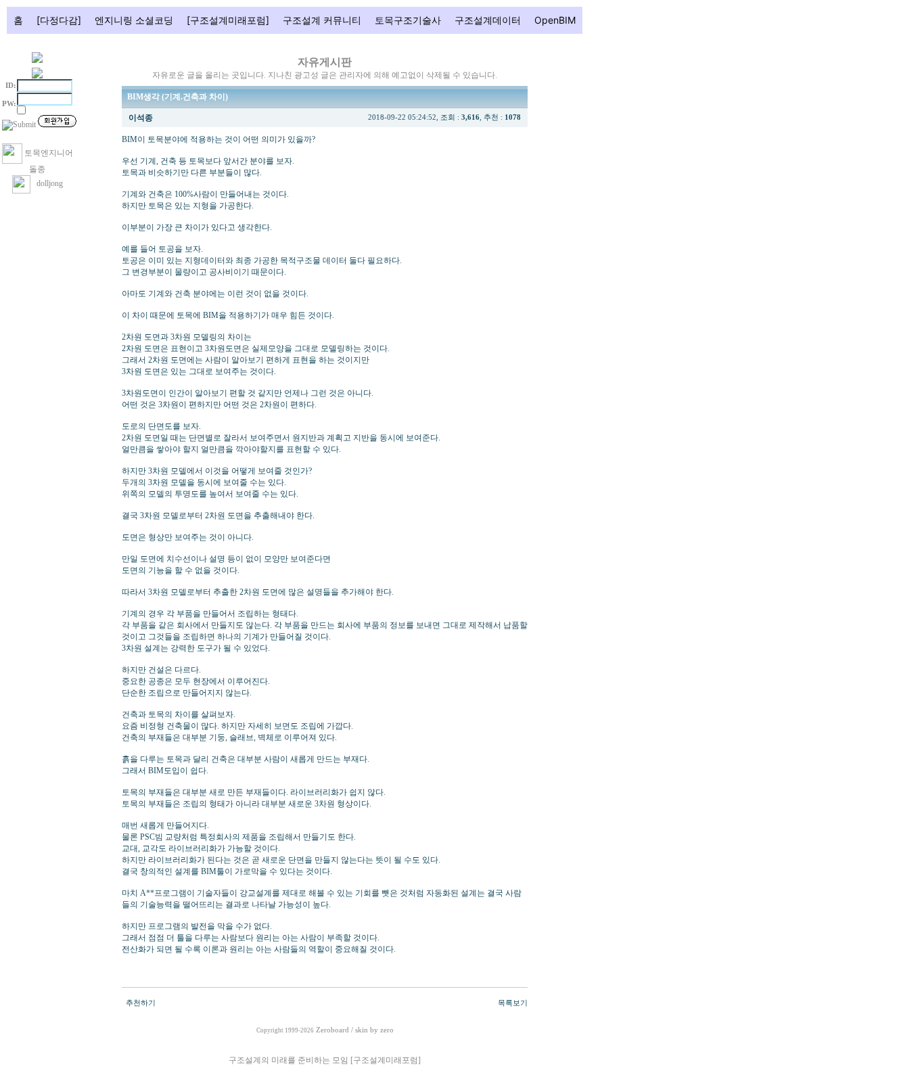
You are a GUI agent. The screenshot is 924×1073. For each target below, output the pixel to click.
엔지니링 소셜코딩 (134, 20)
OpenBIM (555, 20)
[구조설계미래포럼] (228, 20)
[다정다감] (59, 20)
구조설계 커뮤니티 (322, 20)
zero (387, 1030)
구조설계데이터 (488, 20)
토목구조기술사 (408, 20)
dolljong (46, 183)
